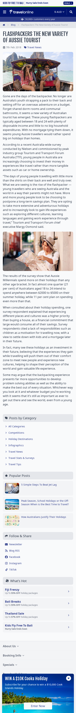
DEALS (67, 3)
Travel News (34, 47)
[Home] (21, 11)
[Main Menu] (5, 12)
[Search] (70, 12)
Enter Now (38, 706)
